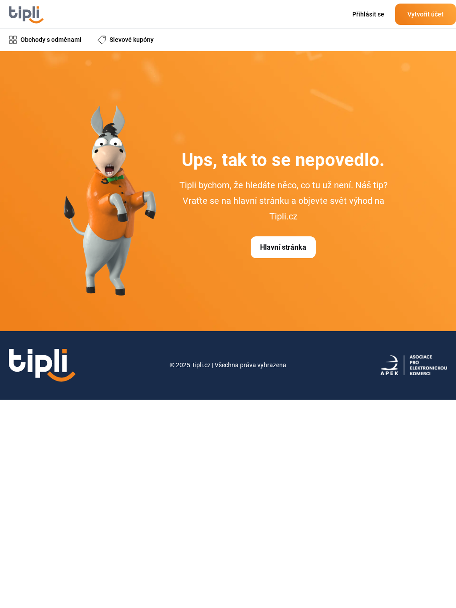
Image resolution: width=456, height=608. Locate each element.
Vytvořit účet (425, 14)
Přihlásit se (368, 14)
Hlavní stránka (283, 247)
